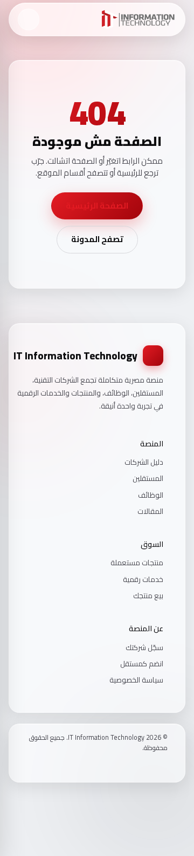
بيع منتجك (148, 595)
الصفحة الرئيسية (97, 205)
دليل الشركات (143, 462)
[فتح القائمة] (28, 19)
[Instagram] (150, 766)
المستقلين (148, 478)
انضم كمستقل (141, 664)
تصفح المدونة (97, 239)
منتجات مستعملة (136, 563)
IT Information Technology (75, 355)
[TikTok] (136, 766)
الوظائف (150, 495)
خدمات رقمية (143, 579)
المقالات (150, 511)
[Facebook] (164, 766)
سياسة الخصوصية (136, 680)
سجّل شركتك (144, 647)
